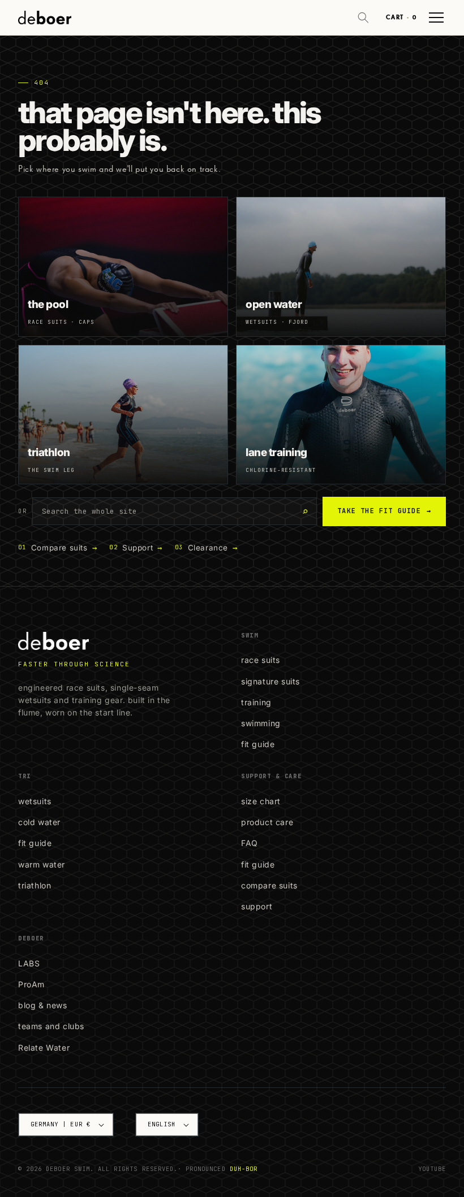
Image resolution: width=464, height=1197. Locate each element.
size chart (261, 801)
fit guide (257, 744)
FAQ (249, 843)
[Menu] (436, 17)
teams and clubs (51, 1026)
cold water (39, 822)
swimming (261, 723)
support (256, 906)
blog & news (42, 1005)
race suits (260, 660)
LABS (29, 963)
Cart (401, 17)
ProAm (31, 984)
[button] (363, 17)
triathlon (34, 885)
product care (267, 822)
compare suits (269, 885)
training (256, 702)
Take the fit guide (384, 510)
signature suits (270, 681)
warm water (41, 864)
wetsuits (34, 801)
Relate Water (44, 1047)
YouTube (432, 1169)
